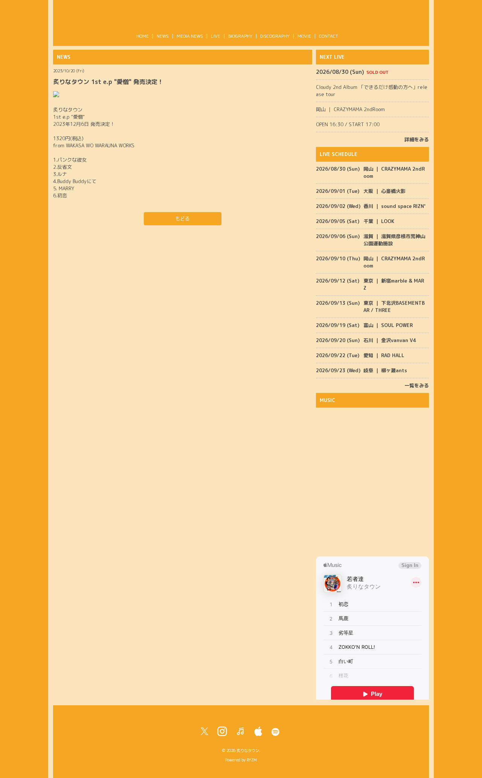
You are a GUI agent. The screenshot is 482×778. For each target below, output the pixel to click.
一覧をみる (416, 385)
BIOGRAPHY (240, 36)
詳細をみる (416, 139)
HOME (142, 36)
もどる (182, 218)
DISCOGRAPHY (275, 36)
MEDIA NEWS (190, 36)
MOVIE (304, 36)
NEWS (163, 36)
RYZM (252, 760)
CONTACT (328, 36)
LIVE (215, 36)
